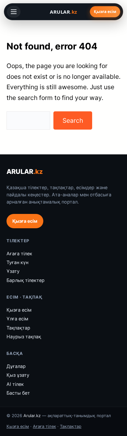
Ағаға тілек (19, 253)
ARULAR (25, 172)
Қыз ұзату (18, 375)
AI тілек (15, 384)
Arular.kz (32, 415)
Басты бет (18, 393)
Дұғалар (16, 366)
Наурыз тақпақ (24, 336)
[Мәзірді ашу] (14, 12)
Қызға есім (105, 11)
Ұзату (13, 271)
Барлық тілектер (26, 280)
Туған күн (17, 262)
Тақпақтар (18, 328)
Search (73, 120)
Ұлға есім (17, 318)
